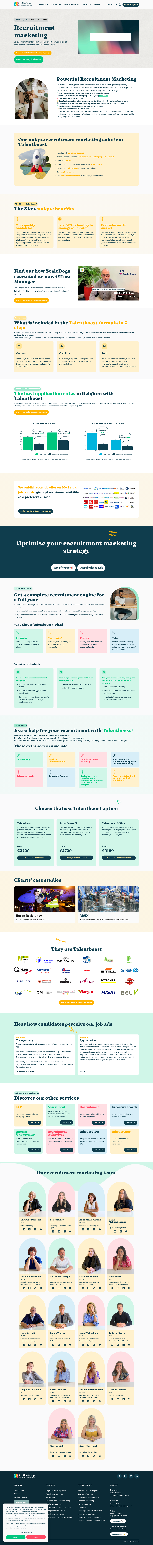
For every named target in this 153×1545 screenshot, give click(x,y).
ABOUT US (87, 4)
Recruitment (50, 1497)
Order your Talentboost (34, 858)
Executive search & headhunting (58, 1501)
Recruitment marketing (54, 1494)
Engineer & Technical (85, 1494)
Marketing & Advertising (86, 1514)
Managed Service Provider (55, 1511)
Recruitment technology (55, 1514)
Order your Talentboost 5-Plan (118, 858)
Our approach (19, 1490)
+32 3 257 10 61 (115, 1503)
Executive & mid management (89, 1497)
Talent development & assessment (59, 1517)
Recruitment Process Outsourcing (58, 1507)
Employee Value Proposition (56, 1491)
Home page (20, 19)
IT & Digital (82, 1507)
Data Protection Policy (131, 1541)
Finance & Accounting (86, 1501)
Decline (36, 1537)
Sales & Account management (89, 1517)
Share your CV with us (118, 1529)
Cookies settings (26, 1532)
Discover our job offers (118, 1527)
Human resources (84, 1504)
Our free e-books (20, 1497)
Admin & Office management (89, 1491)
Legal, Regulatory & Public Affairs (90, 1511)
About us (17, 1494)
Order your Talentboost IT (76, 858)
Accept (15, 1537)
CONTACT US (111, 4)
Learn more (34, 1123)
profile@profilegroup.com (119, 1495)
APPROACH (43, 4)
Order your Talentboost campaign (31, 53)
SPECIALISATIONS (71, 4)
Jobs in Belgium (131, 4)
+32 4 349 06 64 (116, 1513)
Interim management (54, 1504)
